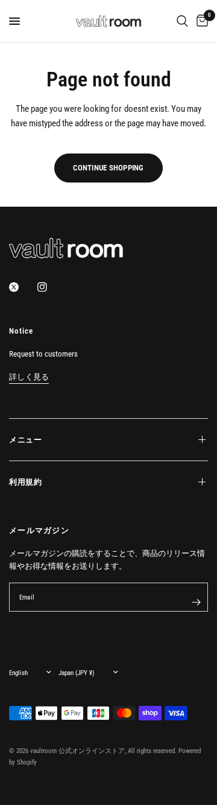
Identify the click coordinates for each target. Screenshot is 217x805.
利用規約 (25, 482)
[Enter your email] (196, 602)
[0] (200, 21)
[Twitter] (22, 287)
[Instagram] (50, 287)
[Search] (182, 21)
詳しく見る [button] (29, 377)
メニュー (25, 439)
